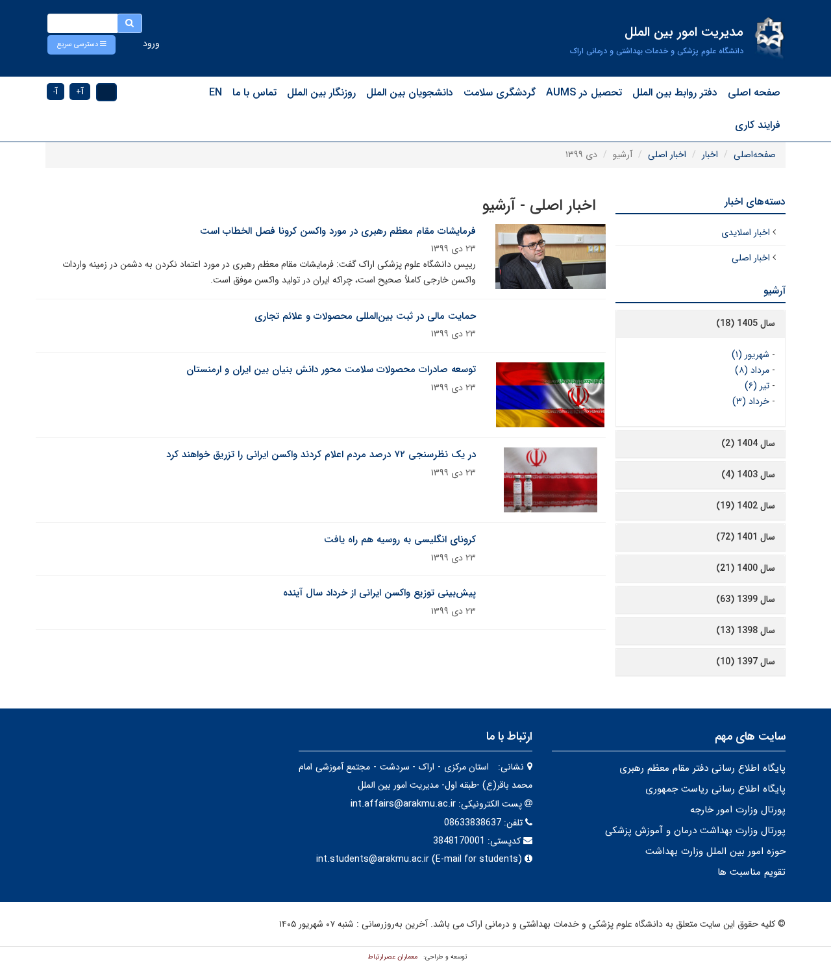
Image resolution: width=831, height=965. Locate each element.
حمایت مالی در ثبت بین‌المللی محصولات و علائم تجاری (365, 316)
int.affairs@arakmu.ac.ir (403, 804)
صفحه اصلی (754, 92)
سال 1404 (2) (748, 443)
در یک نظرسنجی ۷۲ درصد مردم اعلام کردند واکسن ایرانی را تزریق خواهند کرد (321, 454)
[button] (81, 45)
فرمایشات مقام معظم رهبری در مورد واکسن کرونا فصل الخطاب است (338, 231)
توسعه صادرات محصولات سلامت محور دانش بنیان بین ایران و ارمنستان (331, 369)
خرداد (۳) (750, 401)
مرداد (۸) (752, 370)
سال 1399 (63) (745, 599)
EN (215, 92)
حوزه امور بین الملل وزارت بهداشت (715, 851)
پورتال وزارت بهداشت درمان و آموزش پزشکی (695, 830)
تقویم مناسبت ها (751, 872)
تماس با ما (254, 92)
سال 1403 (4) (748, 475)
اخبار (710, 154)
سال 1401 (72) (745, 537)
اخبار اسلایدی (745, 232)
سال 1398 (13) (745, 630)
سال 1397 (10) (745, 662)
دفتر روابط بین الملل (674, 92)
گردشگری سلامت (500, 92)
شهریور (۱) (750, 354)
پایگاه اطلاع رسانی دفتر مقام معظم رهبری (702, 768)
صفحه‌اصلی (755, 154)
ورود (151, 43)
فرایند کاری (757, 125)
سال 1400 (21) (745, 568)
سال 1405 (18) (745, 323)
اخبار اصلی (667, 154)
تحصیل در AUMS (584, 92)
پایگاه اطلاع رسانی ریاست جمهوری (715, 789)
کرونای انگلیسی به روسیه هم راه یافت (400, 539)
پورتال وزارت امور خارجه (738, 810)
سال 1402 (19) (745, 506)
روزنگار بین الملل (321, 92)
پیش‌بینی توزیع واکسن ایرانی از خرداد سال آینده (379, 593)
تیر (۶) (757, 386)
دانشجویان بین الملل (409, 92)
